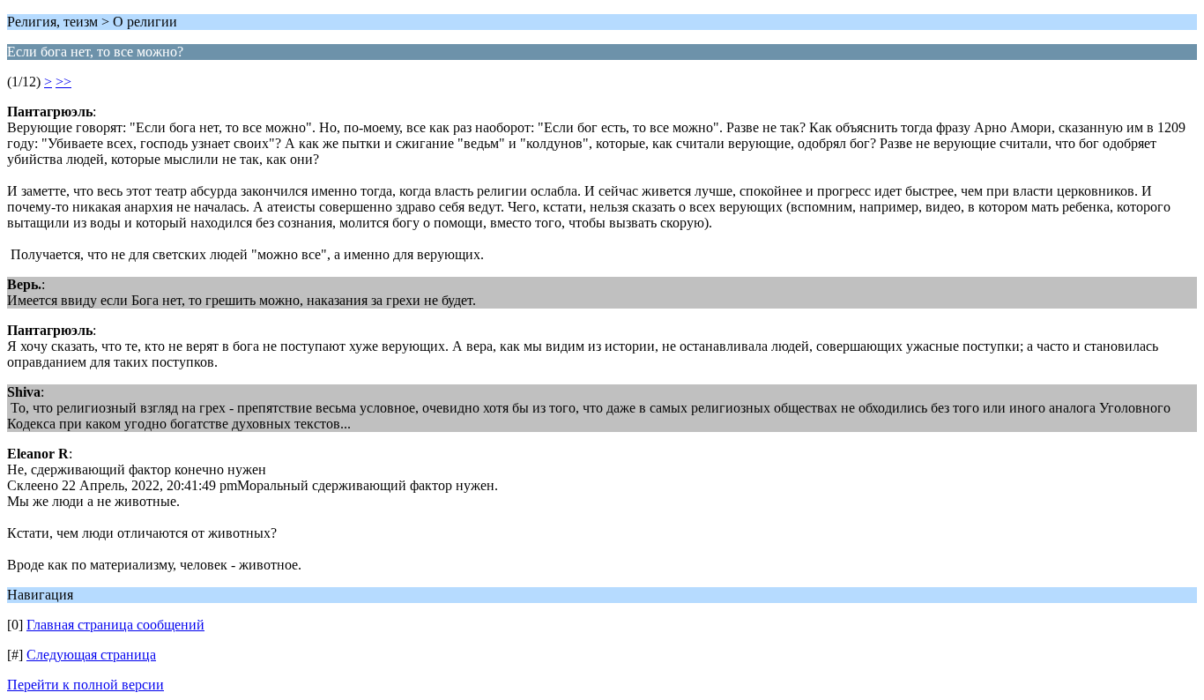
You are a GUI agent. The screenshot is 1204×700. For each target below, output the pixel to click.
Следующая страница (91, 654)
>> (63, 81)
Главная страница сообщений (115, 624)
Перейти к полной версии (85, 684)
